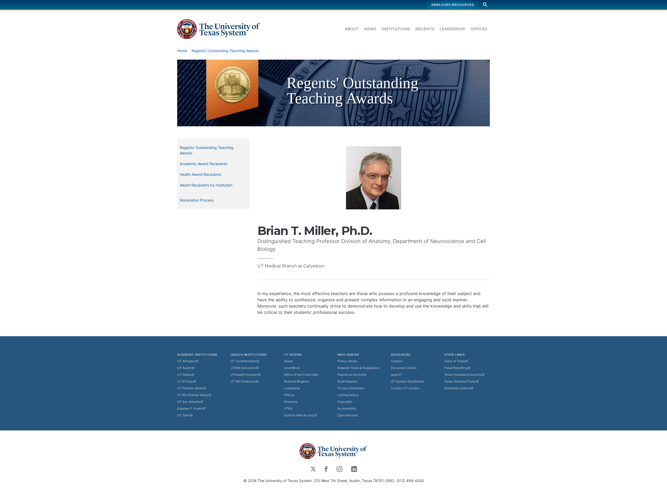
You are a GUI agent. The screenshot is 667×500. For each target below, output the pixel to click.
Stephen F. (190, 408)
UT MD (243, 381)
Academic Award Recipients (203, 163)
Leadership (452, 29)
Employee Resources (452, 5)
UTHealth (244, 375)
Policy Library (347, 361)
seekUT (396, 375)
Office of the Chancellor (301, 375)
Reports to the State (351, 375)
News (370, 29)
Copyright (344, 402)
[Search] (485, 4)
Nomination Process (197, 200)
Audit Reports (347, 381)
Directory (291, 402)
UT (186, 361)
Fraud (455, 368)
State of (454, 361)
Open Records (347, 415)
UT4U (288, 408)
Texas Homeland (462, 375)
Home (182, 50)
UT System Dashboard (407, 381)
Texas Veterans (460, 381)
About (352, 29)
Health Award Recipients (200, 174)
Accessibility (346, 408)
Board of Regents (296, 381)
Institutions (395, 29)
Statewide (457, 388)
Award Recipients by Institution (206, 185)
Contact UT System (405, 388)
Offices (479, 29)
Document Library (404, 368)
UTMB (243, 368)
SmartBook (292, 368)
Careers (396, 361)
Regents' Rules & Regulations (358, 368)
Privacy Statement (351, 388)
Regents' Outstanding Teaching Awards (225, 50)
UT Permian (190, 388)
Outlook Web (299, 415)
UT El (185, 381)
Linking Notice (348, 395)
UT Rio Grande (192, 395)
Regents (424, 29)
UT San (188, 402)
